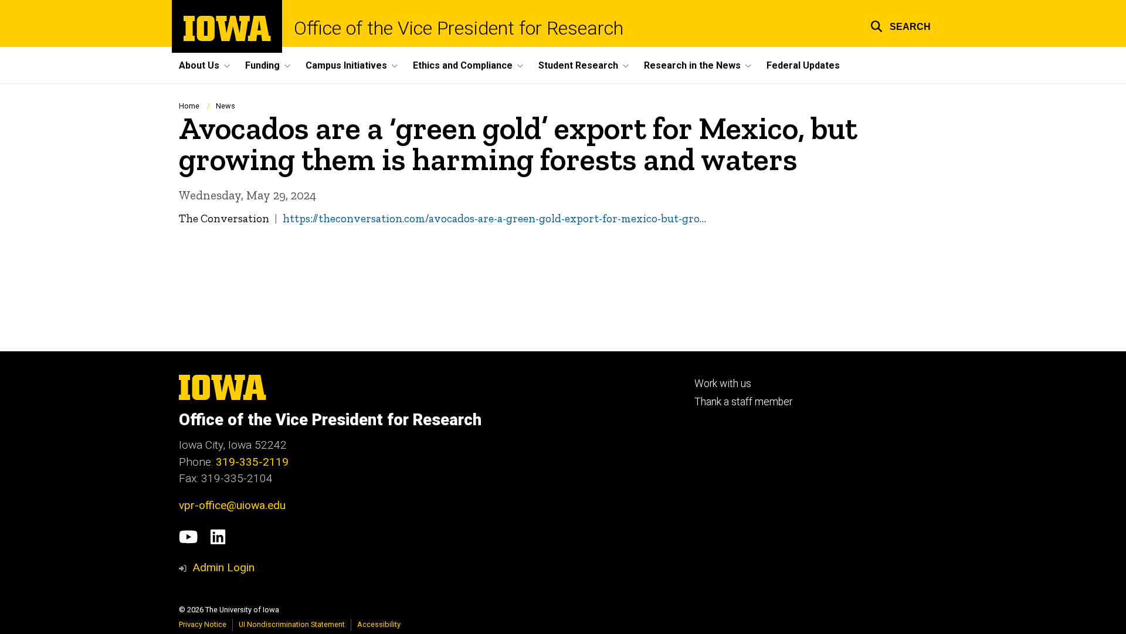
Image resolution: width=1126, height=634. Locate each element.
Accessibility (379, 624)
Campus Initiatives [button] (346, 65)
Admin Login (223, 567)
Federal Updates (803, 65)
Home (189, 105)
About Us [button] (199, 65)
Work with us (722, 383)
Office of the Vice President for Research (458, 28)
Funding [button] (262, 65)
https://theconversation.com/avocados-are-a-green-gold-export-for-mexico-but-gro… (494, 218)
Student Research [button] (578, 65)
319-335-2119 (252, 462)
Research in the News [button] (692, 65)
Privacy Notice (202, 624)
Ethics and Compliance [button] (463, 65)
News (225, 105)
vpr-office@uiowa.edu (232, 505)
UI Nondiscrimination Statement (292, 624)
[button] (900, 25)
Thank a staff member (743, 402)
